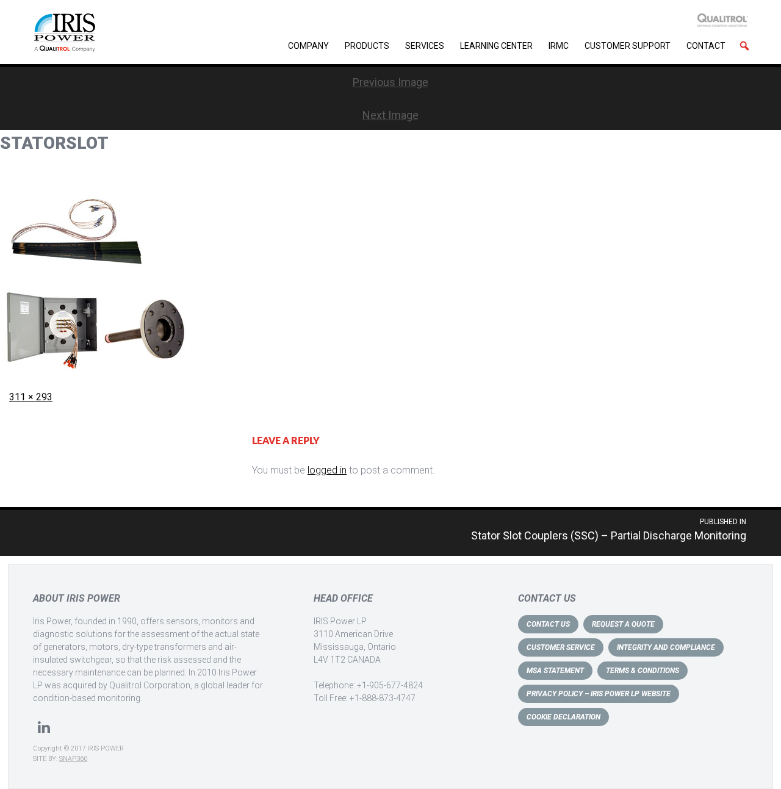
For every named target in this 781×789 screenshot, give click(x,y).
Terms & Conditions (642, 670)
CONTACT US (548, 624)
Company (308, 46)
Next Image (390, 115)
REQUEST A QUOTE (623, 624)
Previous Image (390, 82)
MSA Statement (555, 670)
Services (424, 46)
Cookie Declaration (563, 717)
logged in (327, 470)
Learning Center (496, 46)
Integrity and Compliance (666, 647)
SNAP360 (73, 759)
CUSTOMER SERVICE (561, 647)
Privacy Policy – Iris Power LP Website (599, 694)
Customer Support (628, 46)
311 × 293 (30, 397)
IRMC (559, 46)
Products (367, 46)
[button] (744, 46)
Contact (705, 46)
